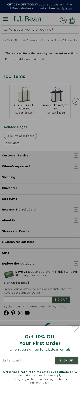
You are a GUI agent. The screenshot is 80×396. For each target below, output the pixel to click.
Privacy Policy (39, 382)
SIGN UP (66, 360)
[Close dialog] (75, 329)
